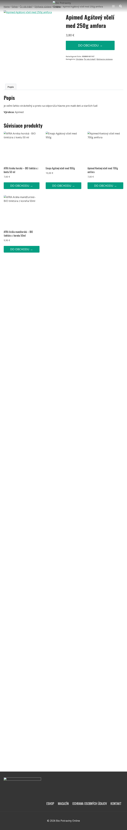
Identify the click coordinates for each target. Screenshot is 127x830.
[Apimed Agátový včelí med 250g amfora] (29, 44)
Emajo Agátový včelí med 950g (60, 168)
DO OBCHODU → (90, 45)
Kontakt (116, 803)
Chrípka (79, 59)
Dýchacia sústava (104, 59)
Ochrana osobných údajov (89, 803)
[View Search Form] (120, 6)
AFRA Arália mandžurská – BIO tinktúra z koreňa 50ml (18, 233)
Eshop (50, 803)
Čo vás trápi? (90, 59)
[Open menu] (113, 6)
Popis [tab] (11, 86)
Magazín (63, 803)
